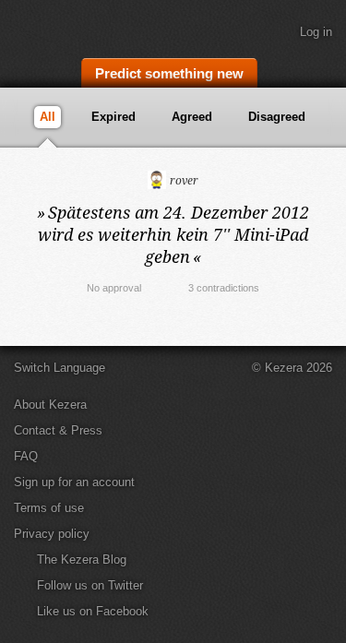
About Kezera (50, 404)
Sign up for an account (74, 482)
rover (182, 180)
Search (323, 71)
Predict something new (169, 73)
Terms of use (49, 508)
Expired (113, 117)
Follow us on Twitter (90, 585)
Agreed (192, 117)
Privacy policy (51, 534)
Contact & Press (58, 430)
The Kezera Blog (81, 559)
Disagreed (276, 117)
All (47, 117)
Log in (316, 32)
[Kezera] (75, 25)
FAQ (26, 456)
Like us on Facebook (93, 611)
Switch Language (59, 368)
